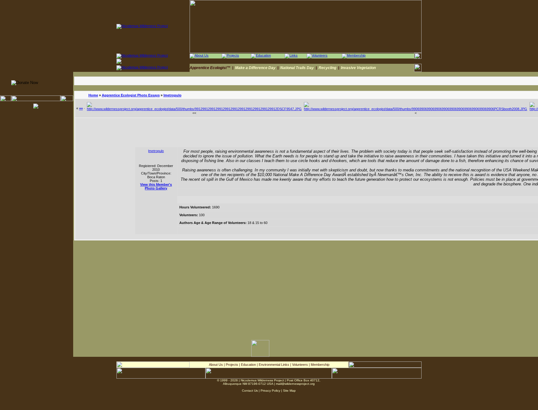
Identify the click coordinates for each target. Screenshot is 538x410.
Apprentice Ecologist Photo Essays (131, 95)
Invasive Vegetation (358, 68)
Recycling (327, 68)
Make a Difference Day (255, 68)
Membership (320, 364)
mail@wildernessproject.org (295, 383)
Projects (232, 364)
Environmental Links (274, 364)
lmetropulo (172, 95)
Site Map (289, 390)
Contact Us (250, 390)
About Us (216, 364)
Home (93, 95)
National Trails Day (297, 68)
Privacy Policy (270, 390)
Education (248, 364)
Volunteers (300, 364)
